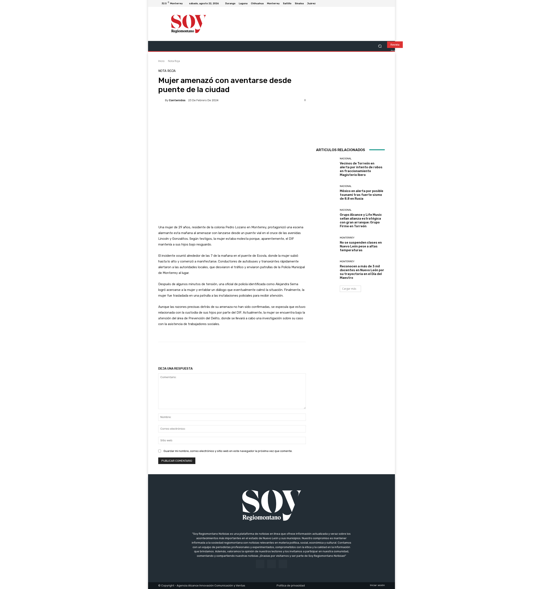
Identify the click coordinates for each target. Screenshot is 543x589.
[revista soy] (232, 121)
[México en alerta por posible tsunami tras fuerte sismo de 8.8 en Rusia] (326, 192)
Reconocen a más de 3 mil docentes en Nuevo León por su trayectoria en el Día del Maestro (362, 272)
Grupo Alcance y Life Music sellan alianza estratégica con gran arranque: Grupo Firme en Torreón (361, 220)
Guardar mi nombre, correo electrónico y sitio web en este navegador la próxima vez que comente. (228, 451)
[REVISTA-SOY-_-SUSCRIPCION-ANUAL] (350, 103)
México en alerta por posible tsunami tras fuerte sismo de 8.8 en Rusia (361, 195)
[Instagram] (377, 3)
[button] (380, 46)
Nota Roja (174, 61)
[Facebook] (372, 3)
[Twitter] (382, 3)
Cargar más (349, 288)
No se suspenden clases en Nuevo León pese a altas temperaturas (361, 246)
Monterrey (347, 238)
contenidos (177, 100)
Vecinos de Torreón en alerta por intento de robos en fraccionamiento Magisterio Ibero (361, 169)
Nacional (345, 158)
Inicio (161, 61)
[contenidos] (161, 100)
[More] (294, 352)
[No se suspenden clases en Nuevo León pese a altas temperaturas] (326, 244)
